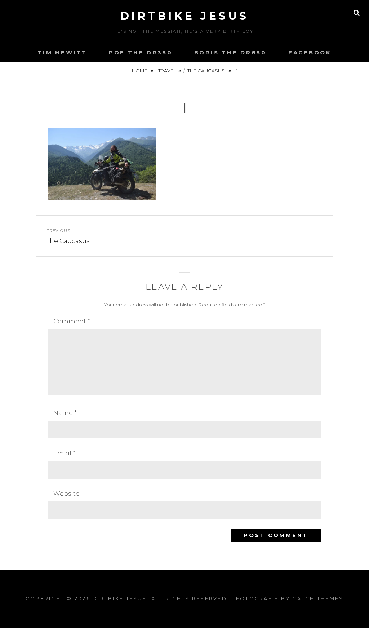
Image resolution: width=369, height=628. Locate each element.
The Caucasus (206, 71)
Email (64, 453)
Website (66, 493)
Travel (167, 71)
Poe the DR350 (141, 52)
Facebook (310, 52)
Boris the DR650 (230, 52)
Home (140, 71)
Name (65, 412)
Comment (71, 321)
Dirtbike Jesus (184, 16)
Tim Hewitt (62, 52)
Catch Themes (317, 598)
